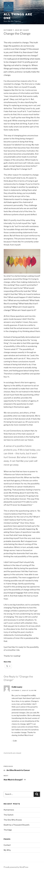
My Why (7, 850)
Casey (26, 30)
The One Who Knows (13, 820)
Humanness (9, 810)
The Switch (8, 815)
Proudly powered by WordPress (16, 867)
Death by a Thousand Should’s (16, 825)
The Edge (8, 830)
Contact (7, 845)
